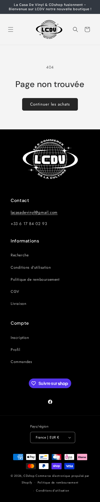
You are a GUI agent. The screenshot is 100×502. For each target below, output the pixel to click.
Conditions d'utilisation (31, 267)
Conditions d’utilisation (52, 490)
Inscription (20, 337)
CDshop (28, 476)
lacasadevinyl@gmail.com (34, 212)
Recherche (20, 255)
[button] (11, 29)
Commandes (21, 361)
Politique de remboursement (35, 279)
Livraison (18, 303)
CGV (15, 291)
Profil (15, 349)
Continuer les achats (50, 104)
